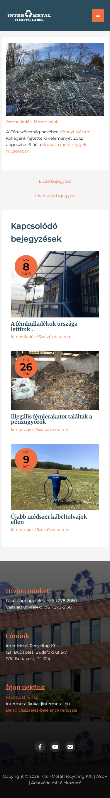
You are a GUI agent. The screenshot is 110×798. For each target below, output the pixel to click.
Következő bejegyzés (54, 195)
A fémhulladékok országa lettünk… (44, 326)
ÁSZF (101, 776)
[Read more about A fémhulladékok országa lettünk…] (55, 283)
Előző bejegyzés (55, 181)
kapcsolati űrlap (22, 697)
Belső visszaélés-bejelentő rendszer (42, 710)
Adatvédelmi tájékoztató (56, 782)
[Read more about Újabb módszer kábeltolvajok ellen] (55, 476)
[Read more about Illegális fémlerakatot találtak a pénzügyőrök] (55, 380)
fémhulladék (19, 121)
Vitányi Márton (75, 131)
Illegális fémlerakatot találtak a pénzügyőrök (51, 419)
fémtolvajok (46, 121)
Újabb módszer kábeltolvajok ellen (49, 519)
